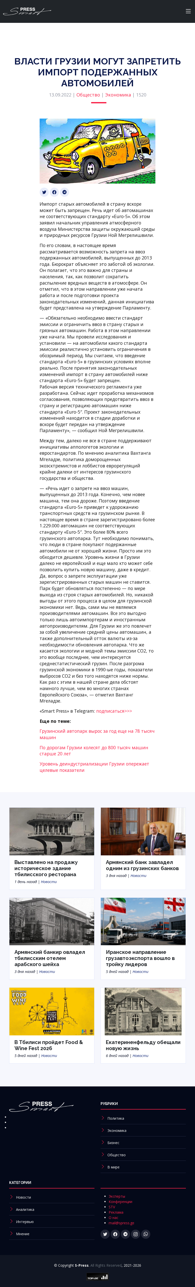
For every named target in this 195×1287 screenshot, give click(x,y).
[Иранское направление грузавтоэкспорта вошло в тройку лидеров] (143, 921)
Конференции (120, 1201)
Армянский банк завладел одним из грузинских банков (142, 865)
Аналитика (25, 1209)
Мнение (22, 1233)
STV (112, 1206)
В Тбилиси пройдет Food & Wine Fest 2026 (48, 1045)
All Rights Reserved (106, 1265)
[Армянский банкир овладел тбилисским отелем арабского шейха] (51, 921)
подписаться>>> (114, 711)
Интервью (25, 1221)
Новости (49, 881)
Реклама (116, 1212)
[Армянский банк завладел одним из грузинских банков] (143, 831)
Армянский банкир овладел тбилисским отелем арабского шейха (49, 958)
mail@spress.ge (121, 1222)
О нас (113, 1217)
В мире (113, 1167)
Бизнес (113, 1142)
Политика (115, 1118)
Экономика (118, 95)
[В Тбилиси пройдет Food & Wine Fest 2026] (51, 1011)
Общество (88, 95)
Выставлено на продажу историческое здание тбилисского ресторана (46, 868)
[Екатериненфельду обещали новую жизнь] (143, 1011)
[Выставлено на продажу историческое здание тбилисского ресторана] (51, 831)
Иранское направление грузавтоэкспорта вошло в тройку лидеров (140, 958)
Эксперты (117, 1196)
